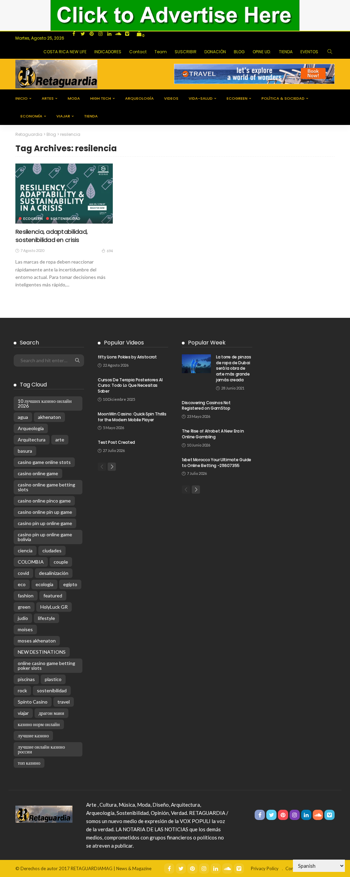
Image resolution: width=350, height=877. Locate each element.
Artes (48, 98)
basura (25, 451)
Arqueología (139, 98)
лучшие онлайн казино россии (41, 749)
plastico (53, 679)
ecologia (44, 584)
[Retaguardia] (43, 813)
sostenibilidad (52, 690)
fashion (25, 595)
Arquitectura (31, 439)
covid (23, 573)
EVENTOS (309, 52)
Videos (171, 98)
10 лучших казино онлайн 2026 (45, 403)
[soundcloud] (118, 33)
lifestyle (46, 618)
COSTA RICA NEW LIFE (64, 52)
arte (59, 439)
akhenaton (49, 417)
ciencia (25, 550)
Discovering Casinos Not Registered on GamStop (206, 405)
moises (25, 629)
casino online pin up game (45, 512)
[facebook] (73, 33)
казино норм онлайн (39, 724)
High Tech (100, 98)
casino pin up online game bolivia (45, 537)
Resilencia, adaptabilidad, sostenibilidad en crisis (51, 235)
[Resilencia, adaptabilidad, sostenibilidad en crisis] (64, 194)
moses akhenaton (37, 640)
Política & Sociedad (283, 98)
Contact (138, 52)
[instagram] (100, 33)
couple (61, 562)
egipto (70, 584)
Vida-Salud (201, 98)
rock (22, 690)
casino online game (38, 473)
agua (23, 417)
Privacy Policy (265, 868)
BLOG (239, 52)
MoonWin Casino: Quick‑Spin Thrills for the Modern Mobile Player (132, 417)
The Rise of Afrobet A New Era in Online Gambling (213, 434)
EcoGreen (237, 98)
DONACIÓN (215, 52)
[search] (330, 52)
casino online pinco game (44, 501)
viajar (63, 116)
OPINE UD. (262, 52)
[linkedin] (109, 33)
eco (22, 584)
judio (23, 618)
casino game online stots (44, 462)
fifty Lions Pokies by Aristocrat (127, 357)
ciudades (52, 550)
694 (110, 251)
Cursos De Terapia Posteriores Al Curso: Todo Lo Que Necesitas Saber (130, 385)
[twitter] (82, 33)
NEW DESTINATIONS (42, 652)
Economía (31, 116)
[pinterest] (91, 33)
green (24, 607)
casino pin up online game (45, 523)
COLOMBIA (31, 562)
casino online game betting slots (46, 487)
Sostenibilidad (65, 218)
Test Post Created (116, 442)
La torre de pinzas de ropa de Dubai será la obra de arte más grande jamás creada (233, 368)
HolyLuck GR (54, 607)
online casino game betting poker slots (46, 665)
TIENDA (286, 52)
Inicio (21, 98)
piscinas (26, 679)
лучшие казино (33, 735)
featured (52, 595)
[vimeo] (127, 33)
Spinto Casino (33, 702)
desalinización (53, 573)
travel (63, 702)
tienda (91, 116)
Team (160, 52)
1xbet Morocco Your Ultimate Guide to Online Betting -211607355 (216, 462)
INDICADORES (107, 52)
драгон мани (51, 713)
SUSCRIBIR (186, 52)
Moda (74, 98)
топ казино (29, 763)
